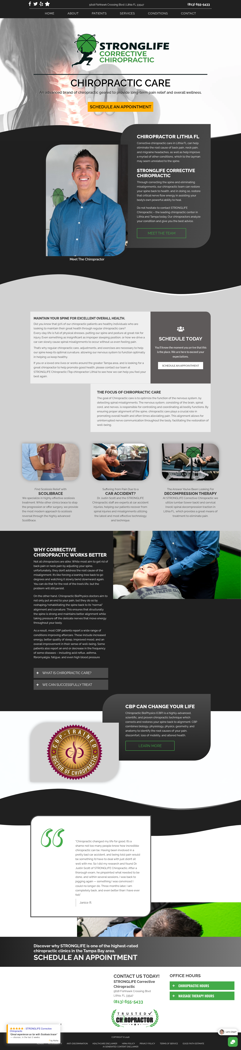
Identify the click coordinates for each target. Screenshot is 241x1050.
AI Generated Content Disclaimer (120, 1047)
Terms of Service (169, 1043)
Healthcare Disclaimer (104, 1043)
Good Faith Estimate (193, 1043)
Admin (40, 1043)
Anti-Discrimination (77, 1043)
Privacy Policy (147, 1043)
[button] (120, 107)
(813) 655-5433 (199, 4)
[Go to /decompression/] (190, 503)
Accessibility (55, 1043)
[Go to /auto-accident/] (120, 505)
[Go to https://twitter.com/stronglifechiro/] (35, 4)
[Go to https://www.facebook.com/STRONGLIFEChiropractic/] (30, 4)
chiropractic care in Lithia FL (169, 143)
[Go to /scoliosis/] (50, 505)
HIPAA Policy (128, 1043)
